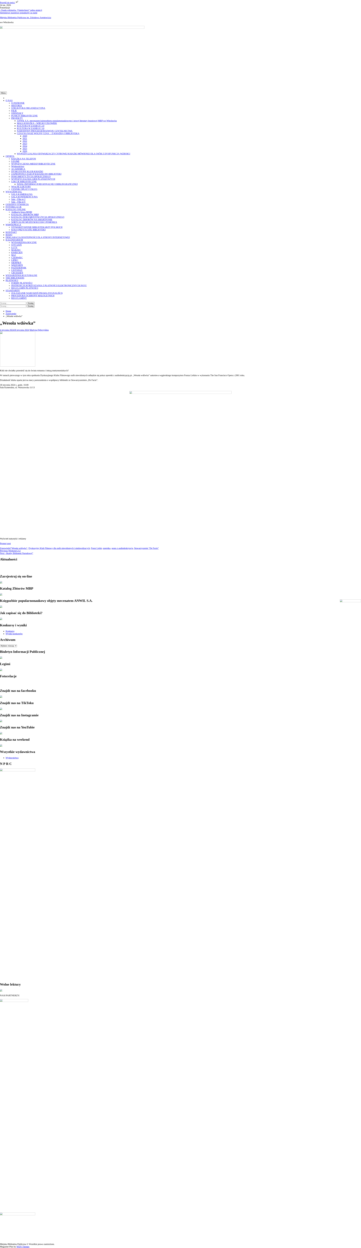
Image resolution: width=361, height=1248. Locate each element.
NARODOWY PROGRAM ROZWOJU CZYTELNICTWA (44, 131)
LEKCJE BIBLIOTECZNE (24, 181)
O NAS (9, 100)
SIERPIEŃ (16, 262)
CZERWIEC (17, 257)
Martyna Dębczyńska (39, 330)
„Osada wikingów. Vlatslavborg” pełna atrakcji (21, 10)
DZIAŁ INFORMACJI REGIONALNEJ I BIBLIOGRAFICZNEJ (47, 184)
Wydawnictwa (17, 166)
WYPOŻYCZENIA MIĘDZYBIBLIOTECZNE (33, 164)
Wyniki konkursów (14, 634)
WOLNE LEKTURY (21, 186)
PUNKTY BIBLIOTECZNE (24, 115)
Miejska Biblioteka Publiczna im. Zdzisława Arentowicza (25, 17)
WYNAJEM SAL (14, 192)
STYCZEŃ (16, 245)
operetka (106, 548)
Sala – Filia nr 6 (18, 202)
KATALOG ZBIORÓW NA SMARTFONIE (31, 219)
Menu (3, 93)
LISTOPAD (16, 270)
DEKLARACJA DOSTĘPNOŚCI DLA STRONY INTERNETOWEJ (38, 237)
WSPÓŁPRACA (13, 224)
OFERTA (10, 156)
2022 (25, 141)
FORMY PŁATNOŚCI (21, 283)
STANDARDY (13, 290)
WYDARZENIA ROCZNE (24, 242)
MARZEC (16, 250)
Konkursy (10, 631)
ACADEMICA (18, 169)
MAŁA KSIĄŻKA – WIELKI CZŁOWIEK (37, 123)
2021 (25, 138)
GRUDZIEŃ (17, 273)
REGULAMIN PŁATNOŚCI (24, 288)
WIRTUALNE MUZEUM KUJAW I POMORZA (34, 222)
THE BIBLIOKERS (15, 278)
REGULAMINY (19, 298)
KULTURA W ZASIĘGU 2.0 (30, 126)
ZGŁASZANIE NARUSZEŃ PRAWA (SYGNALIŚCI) (37, 293)
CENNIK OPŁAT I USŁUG (24, 189)
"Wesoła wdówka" (19, 548)
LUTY (14, 247)
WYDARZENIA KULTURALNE (21, 275)
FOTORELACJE (14, 207)
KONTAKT (11, 232)
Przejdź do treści (7, 2)
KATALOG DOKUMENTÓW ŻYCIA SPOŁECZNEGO (37, 217)
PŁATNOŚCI (12, 280)
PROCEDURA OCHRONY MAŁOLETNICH (32, 295)
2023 (25, 143)
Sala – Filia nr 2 (18, 199)
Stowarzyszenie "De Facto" (146, 548)
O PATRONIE (18, 103)
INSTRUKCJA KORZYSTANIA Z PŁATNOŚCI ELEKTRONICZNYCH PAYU (49, 285)
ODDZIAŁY (17, 113)
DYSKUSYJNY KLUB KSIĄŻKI (27, 171)
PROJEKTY (17, 118)
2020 (25, 136)
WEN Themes (22, 1246)
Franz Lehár (96, 548)
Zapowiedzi (5, 548)
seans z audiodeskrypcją (122, 548)
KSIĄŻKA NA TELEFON (23, 159)
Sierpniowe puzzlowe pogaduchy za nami (18, 13)
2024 (25, 146)
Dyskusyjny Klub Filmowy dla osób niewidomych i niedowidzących (59, 548)
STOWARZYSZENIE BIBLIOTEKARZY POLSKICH (36, 227)
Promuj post (5, 543)
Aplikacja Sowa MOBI (21, 212)
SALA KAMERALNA (22, 194)
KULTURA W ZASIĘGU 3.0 (30, 128)
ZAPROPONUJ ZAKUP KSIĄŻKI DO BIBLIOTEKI (36, 174)
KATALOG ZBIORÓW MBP (25, 214)
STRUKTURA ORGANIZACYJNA (28, 108)
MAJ (13, 255)
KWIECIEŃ (17, 252)
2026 (25, 151)
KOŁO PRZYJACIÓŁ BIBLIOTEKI (28, 230)
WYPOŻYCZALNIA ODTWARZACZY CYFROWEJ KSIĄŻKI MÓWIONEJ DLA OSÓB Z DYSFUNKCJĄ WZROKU (73, 153)
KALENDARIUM (14, 240)
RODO (9, 235)
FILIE (14, 110)
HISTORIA (16, 105)
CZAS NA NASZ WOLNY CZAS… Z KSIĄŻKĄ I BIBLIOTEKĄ (48, 133)
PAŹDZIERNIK (18, 268)
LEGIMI (15, 161)
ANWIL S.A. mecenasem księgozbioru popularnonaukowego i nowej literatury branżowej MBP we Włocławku (67, 121)
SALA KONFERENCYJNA (24, 197)
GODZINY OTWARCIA (17, 204)
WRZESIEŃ (17, 265)
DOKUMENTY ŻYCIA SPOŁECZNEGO (31, 176)
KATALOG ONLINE (16, 209)
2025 (25, 148)
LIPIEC (14, 260)
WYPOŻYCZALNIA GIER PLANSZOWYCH (33, 179)
